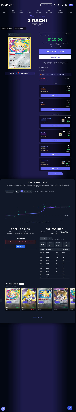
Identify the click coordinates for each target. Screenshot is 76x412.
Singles (13, 12)
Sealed (21, 12)
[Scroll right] (74, 300)
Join (71, 5)
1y (27, 191)
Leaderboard (60, 12)
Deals (29, 12)
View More (55, 173)
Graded (4, 12)
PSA (49, 238)
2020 (34, 24)
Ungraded (43, 238)
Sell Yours (42, 78)
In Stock (21, 283)
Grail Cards (38, 12)
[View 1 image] (63, 120)
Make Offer (55, 57)
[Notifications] (62, 5)
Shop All (70, 12)
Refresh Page (20, 246)
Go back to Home (37, 317)
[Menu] (55, 5)
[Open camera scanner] (66, 5)
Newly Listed (49, 12)
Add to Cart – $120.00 (55, 51)
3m (21, 191)
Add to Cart (55, 95)
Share (68, 78)
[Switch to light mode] (3, 409)
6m (24, 191)
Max (30, 191)
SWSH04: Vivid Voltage (38, 16)
